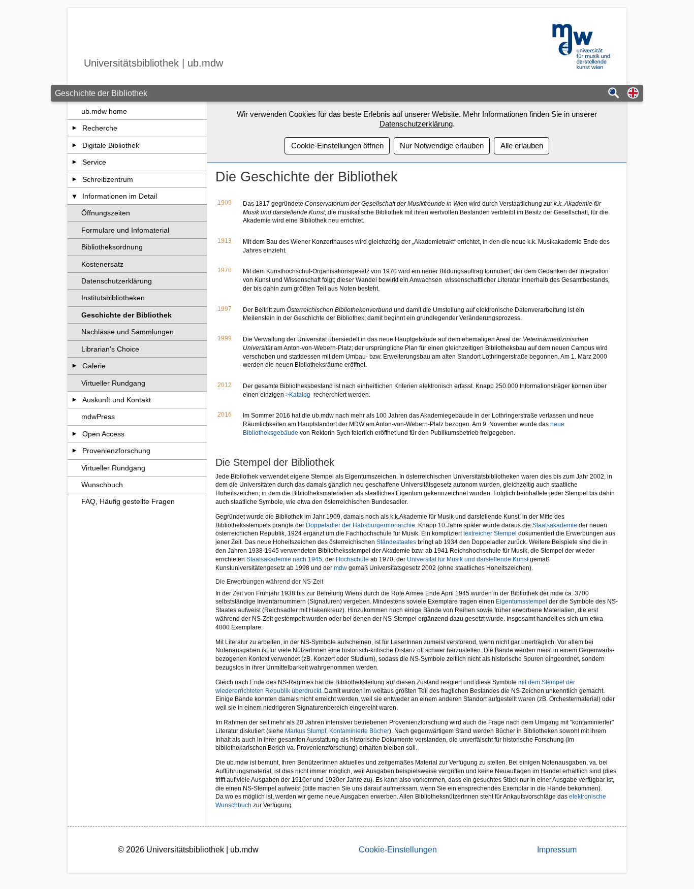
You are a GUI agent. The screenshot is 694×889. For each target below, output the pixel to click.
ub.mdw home (104, 111)
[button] (633, 93)
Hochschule (353, 559)
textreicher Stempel (489, 533)
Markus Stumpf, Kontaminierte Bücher (337, 731)
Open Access (103, 434)
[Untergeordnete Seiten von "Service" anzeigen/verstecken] (74, 162)
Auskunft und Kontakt (116, 400)
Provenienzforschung (116, 451)
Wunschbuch (102, 485)
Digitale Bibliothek (110, 145)
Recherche (99, 128)
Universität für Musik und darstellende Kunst (467, 559)
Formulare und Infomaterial (125, 230)
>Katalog (298, 394)
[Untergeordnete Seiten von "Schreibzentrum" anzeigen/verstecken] (74, 179)
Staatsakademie (555, 525)
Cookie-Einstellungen (398, 849)
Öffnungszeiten (105, 213)
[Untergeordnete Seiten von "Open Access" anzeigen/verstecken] (74, 434)
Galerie (94, 366)
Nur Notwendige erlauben (442, 145)
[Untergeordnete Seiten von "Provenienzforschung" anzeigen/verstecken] (74, 450)
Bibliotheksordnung (112, 247)
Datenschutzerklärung (116, 281)
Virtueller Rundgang (113, 383)
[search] (614, 93)
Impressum (557, 849)
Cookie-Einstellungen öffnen (337, 145)
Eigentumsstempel (522, 601)
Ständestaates (397, 542)
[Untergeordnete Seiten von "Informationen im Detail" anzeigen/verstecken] (74, 196)
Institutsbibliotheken (113, 298)
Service (94, 162)
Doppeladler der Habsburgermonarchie (360, 525)
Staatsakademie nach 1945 (284, 559)
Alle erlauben (521, 145)
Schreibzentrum (107, 179)
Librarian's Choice (110, 349)
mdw (341, 568)
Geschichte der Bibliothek (126, 315)
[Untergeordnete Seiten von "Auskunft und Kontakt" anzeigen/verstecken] (74, 400)
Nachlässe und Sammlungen (127, 332)
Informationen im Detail (119, 196)
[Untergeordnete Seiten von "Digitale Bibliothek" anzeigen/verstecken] (74, 145)
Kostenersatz (102, 264)
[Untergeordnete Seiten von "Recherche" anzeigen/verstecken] (74, 128)
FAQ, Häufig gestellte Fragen (128, 501)
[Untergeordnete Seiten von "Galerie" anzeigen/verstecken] (74, 366)
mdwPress (98, 416)
